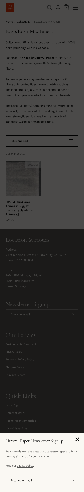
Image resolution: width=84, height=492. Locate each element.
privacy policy (25, 465)
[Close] (77, 440)
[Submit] (71, 480)
